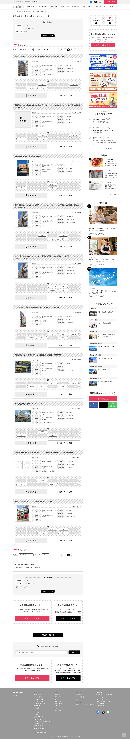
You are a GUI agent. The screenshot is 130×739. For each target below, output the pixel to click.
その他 (35, 730)
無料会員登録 (103, 399)
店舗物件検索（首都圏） (24, 11)
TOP (14, 11)
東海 (36, 714)
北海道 (37, 712)
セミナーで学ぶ (38, 697)
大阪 (36, 710)
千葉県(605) (29, 567)
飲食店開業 (101, 265)
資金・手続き (59, 697)
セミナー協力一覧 (40, 703)
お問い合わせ (100, 703)
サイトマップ (100, 705)
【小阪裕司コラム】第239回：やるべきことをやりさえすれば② (102, 292)
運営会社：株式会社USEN (104, 694)
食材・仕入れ (59, 703)
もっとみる (113, 194)
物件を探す (37, 705)
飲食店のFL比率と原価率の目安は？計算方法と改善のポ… (111, 186)
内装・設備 (58, 701)
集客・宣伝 (58, 705)
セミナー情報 (39, 699)
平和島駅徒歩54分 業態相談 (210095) (29, 156)
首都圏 (37, 708)
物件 (56, 699)
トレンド (101, 296)
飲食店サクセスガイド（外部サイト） (85, 705)
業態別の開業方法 (39, 728)
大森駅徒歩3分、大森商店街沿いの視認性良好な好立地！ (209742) (38, 355)
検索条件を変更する (48, 36)
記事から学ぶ (37, 719)
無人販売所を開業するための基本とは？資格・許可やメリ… (111, 175)
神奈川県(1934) (20, 567)
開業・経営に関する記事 (42, 721)
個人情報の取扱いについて (104, 701)
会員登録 (78, 694)
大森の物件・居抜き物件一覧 (41, 11)
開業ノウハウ (93, 233)
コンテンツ (37, 692)
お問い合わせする (32, 618)
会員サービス (79, 692)
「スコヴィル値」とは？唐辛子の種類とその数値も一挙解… (111, 163)
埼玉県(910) (38, 567)
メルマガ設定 (80, 697)
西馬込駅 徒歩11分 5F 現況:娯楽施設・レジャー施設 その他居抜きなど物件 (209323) (44, 452)
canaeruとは (100, 697)
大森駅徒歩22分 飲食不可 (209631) (29, 404)
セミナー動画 (39, 701)
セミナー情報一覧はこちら (108, 148)
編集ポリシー (39, 723)
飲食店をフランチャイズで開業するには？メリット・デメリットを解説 (102, 260)
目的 (56, 692)
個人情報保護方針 (101, 699)
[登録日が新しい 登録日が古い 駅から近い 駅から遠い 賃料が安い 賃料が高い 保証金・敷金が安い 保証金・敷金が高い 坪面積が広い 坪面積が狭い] (26, 49)
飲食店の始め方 (38, 726)
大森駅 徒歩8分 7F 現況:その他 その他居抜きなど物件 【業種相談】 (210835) (42, 56)
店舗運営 (101, 233)
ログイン (78, 699)
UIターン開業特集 (40, 732)
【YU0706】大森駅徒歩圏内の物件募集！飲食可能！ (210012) (37, 307)
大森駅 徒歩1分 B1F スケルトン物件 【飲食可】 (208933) (35, 501)
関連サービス (79, 702)
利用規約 (99, 692)
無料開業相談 (38, 694)
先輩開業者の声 (38, 717)
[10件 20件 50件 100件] (45, 49)
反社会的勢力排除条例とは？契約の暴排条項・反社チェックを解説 (102, 229)
